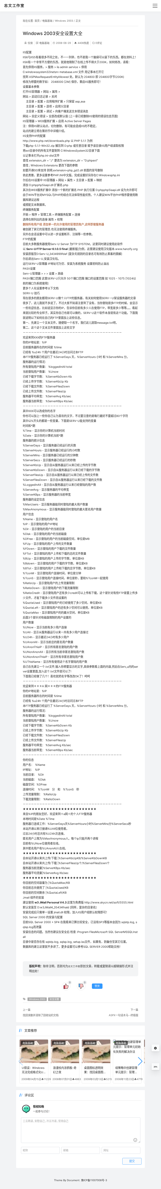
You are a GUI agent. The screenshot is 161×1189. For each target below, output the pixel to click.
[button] (140, 1061)
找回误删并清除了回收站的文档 (41, 1015)
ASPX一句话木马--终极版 (123, 1015)
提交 (132, 1161)
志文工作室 (74, 966)
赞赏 (97, 985)
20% (155, 1067)
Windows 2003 (64, 20)
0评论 (98, 42)
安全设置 (54, 999)
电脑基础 (47, 20)
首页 (37, 20)
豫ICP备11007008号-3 (94, 1180)
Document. (73, 1180)
